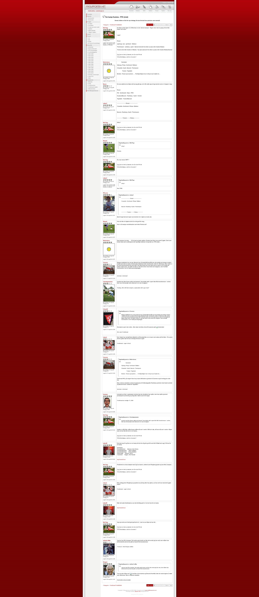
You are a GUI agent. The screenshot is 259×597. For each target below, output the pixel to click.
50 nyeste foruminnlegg (94, 43)
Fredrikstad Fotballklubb (116, 25)
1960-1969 (90, 64)
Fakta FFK (90, 76)
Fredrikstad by (91, 85)
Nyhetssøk (91, 19)
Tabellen (90, 28)
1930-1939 (90, 59)
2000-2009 (90, 71)
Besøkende (90, 80)
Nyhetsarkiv (91, 18)
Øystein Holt (138, 591)
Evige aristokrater (92, 48)
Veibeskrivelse (91, 88)
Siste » (167, 24)
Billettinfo (90, 82)
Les (89, 38)
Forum (89, 36)
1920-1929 (90, 57)
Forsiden (89, 14)
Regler (89, 41)
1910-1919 (90, 55)
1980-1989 (90, 67)
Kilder (89, 78)
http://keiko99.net (121, 459)
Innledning (90, 47)
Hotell (89, 83)
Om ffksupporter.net (92, 90)
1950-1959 (90, 62)
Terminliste (90, 25)
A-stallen (90, 23)
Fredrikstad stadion (93, 87)
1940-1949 (90, 60)
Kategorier (106, 25)
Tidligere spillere (92, 32)
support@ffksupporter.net (151, 590)
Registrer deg (170, 2)
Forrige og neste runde (93, 27)
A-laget (89, 21)
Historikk (89, 45)
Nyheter (89, 16)
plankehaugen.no (100, 10)
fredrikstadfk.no (91, 10)
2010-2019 (90, 72)
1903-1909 (90, 54)
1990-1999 (90, 69)
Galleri (89, 34)
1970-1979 (90, 66)
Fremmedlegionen (92, 52)
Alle (171, 24)
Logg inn (165, 2)
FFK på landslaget (92, 50)
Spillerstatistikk (91, 30)
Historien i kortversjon (93, 74)
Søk (89, 39)
